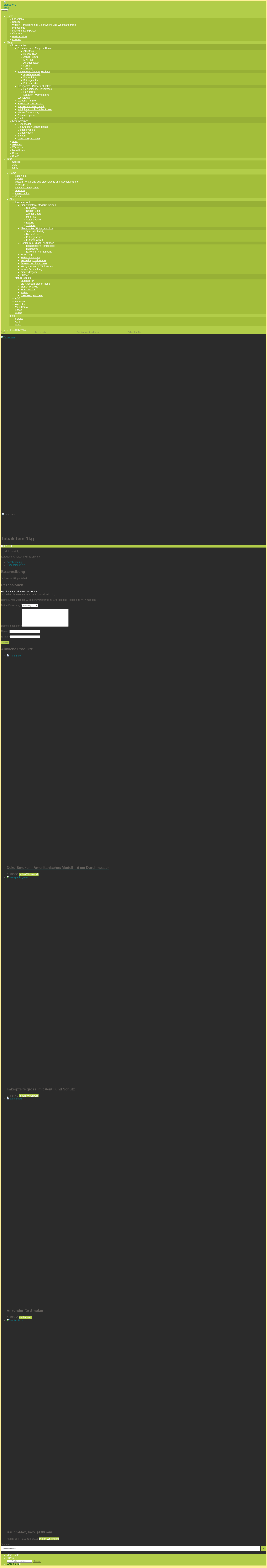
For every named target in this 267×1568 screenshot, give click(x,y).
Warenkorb (14, 1564)
